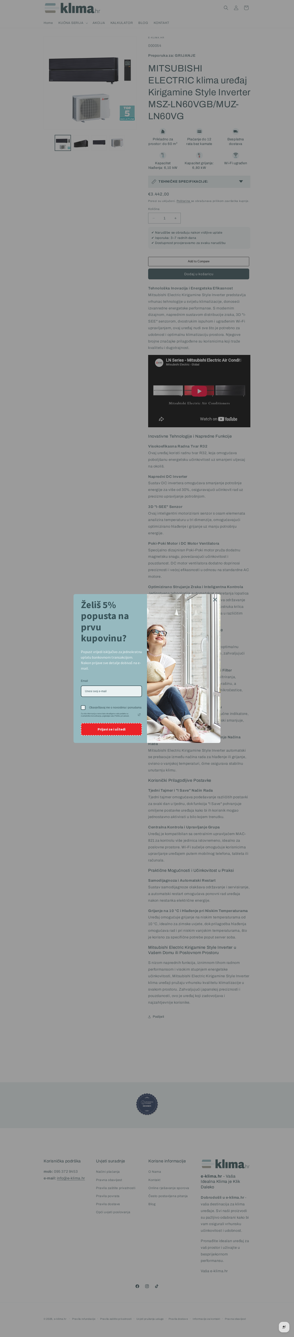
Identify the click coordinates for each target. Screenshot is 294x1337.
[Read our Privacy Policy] (139, 714)
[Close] (214, 599)
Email (84, 681)
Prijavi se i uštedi (111, 729)
